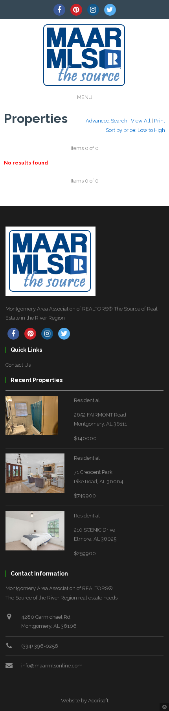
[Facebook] (59, 10)
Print (159, 121)
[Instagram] (93, 10)
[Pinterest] (76, 10)
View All (141, 121)
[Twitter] (110, 10)
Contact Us (18, 365)
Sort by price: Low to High (135, 130)
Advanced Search (106, 121)
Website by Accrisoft (84, 701)
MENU (84, 97)
